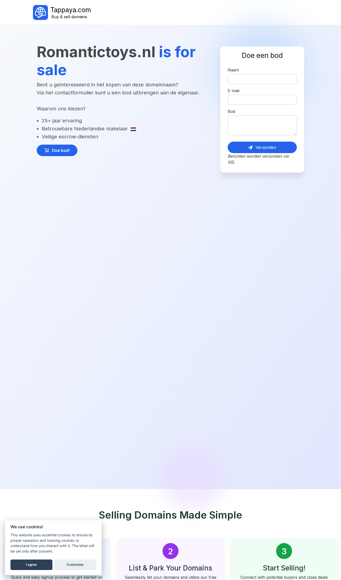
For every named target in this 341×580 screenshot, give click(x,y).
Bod (231, 111)
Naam (233, 69)
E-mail (233, 90)
